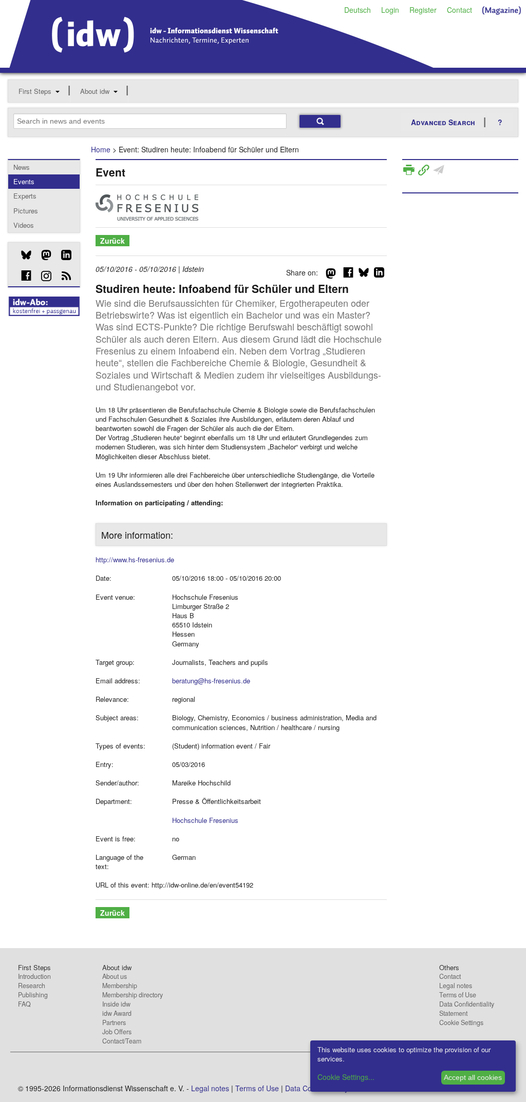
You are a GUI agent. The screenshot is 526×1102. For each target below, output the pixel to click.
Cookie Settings (461, 1022)
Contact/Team (121, 1041)
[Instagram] (42, 276)
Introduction (34, 976)
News (21, 167)
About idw (94, 91)
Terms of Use (457, 994)
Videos (23, 225)
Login (390, 10)
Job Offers (117, 1031)
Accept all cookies (473, 1077)
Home (100, 149)
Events (23, 181)
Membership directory (132, 994)
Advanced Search (443, 122)
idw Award (117, 1013)
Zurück (112, 240)
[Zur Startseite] (222, 64)
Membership (119, 985)
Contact (459, 10)
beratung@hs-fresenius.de (211, 680)
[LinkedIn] (62, 255)
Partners (114, 1022)
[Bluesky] (22, 255)
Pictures (25, 210)
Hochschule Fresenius (205, 820)
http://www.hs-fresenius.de (135, 559)
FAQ (24, 1004)
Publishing (33, 994)
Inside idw (116, 1004)
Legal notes (455, 985)
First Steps (34, 91)
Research (31, 985)
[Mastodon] (42, 255)
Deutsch (357, 10)
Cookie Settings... (345, 1076)
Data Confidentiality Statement (466, 1008)
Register (423, 10)
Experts (24, 196)
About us (114, 976)
